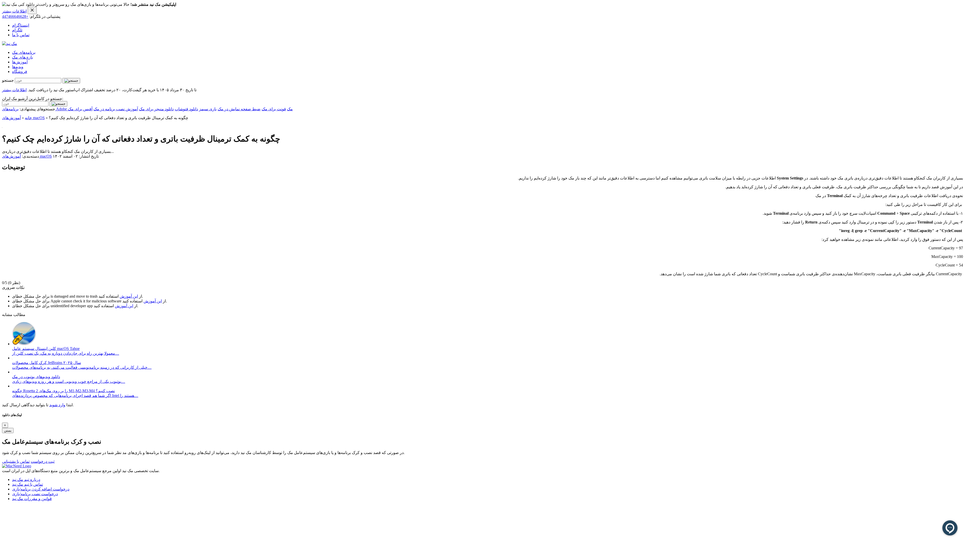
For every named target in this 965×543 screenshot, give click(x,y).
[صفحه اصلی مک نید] (9, 43)
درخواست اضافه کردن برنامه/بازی (40, 489)
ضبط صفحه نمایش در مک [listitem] (239, 109)
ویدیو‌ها (17, 67)
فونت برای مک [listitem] (274, 109)
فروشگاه (19, 71)
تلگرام (17, 30)
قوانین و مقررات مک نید (32, 498)
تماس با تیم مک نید (27, 484)
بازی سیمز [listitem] (208, 109)
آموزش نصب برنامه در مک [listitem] (115, 109)
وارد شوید (57, 405)
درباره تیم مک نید (26, 479)
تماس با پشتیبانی (16, 461)
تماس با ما (20, 35)
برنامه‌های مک (23, 52)
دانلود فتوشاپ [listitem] (186, 109)
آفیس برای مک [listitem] (80, 109)
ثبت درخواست (43, 461)
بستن (8, 430)
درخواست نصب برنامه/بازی (35, 494)
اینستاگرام (20, 25)
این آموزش (129, 296)
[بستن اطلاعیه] (32, 10)
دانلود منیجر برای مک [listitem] (156, 109)
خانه (28, 118)
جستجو (8, 80)
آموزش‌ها (20, 62)
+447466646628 (15, 16)
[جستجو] (71, 80)
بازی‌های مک (22, 57)
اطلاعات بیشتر (14, 11)
